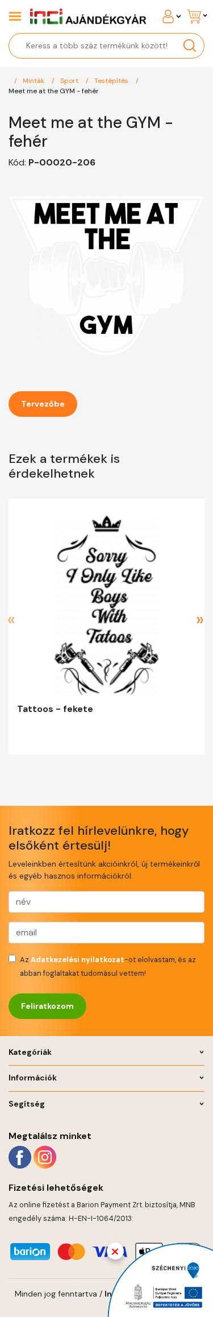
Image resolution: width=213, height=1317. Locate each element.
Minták (34, 80)
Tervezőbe (43, 404)
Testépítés (112, 80)
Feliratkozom (47, 1006)
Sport (70, 80)
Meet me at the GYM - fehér (54, 91)
